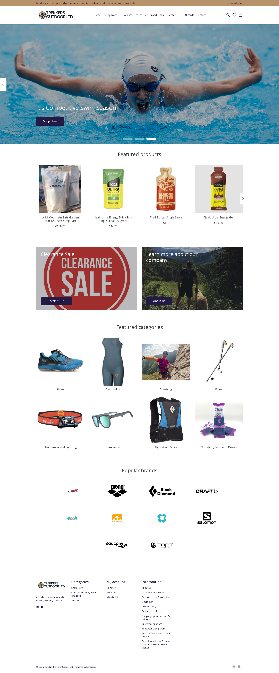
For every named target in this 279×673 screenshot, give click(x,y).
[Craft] (206, 491)
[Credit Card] (239, 666)
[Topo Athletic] (162, 545)
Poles (218, 389)
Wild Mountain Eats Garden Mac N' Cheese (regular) (60, 219)
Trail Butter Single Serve (166, 217)
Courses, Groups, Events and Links (143, 15)
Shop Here (50, 121)
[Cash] (234, 666)
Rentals (75, 600)
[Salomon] (206, 518)
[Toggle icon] (228, 15)
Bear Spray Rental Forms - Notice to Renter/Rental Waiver (156, 644)
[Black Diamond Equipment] (162, 491)
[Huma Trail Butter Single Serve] (166, 189)
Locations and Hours (153, 592)
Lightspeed (91, 667)
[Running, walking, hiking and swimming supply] (56, 15)
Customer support (152, 623)
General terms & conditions (156, 597)
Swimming (113, 389)
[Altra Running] (72, 491)
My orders (112, 592)
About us (146, 587)
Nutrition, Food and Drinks (219, 447)
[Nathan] (117, 518)
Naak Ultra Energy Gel (218, 217)
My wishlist (112, 597)
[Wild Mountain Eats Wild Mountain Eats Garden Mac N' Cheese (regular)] (60, 189)
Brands (202, 15)
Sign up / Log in (235, 3)
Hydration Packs (166, 447)
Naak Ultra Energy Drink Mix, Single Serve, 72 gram (113, 219)
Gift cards (188, 15)
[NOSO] (162, 518)
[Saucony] (117, 545)
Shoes (60, 389)
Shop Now (77, 587)
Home (97, 15)
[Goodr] (72, 518)
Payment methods (152, 611)
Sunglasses (113, 447)
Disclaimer (147, 601)
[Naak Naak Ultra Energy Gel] (219, 189)
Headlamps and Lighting (60, 447)
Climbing (166, 389)
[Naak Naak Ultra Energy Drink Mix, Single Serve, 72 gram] (113, 189)
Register (111, 587)
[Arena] (117, 491)
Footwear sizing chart (153, 628)
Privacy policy (149, 606)
